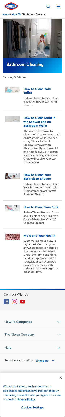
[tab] (32, 321)
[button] (58, 6)
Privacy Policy (26, 399)
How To (16, 14)
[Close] (61, 378)
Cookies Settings (32, 407)
